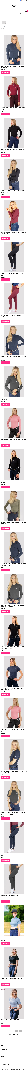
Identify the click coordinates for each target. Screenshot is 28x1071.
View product (5, 72)
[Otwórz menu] (3, 12)
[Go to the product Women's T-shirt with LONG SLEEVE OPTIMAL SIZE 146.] (14, 506)
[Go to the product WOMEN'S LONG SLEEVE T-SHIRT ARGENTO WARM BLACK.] (14, 174)
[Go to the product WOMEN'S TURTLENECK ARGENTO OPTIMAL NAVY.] (14, 340)
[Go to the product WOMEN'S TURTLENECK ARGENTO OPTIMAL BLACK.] (14, 464)
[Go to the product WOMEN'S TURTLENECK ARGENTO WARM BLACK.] (14, 133)
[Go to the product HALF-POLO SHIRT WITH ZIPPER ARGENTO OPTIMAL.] (14, 713)
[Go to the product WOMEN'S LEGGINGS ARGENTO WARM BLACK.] (14, 257)
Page (7, 1031)
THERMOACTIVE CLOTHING (14, 17)
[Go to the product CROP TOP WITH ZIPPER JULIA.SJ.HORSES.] (14, 920)
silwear (3, 17)
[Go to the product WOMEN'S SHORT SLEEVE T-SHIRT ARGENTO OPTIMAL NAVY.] (14, 754)
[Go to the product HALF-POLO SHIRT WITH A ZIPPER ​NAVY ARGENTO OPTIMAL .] (14, 671)
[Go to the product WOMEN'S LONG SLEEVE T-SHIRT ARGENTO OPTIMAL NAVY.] (14, 547)
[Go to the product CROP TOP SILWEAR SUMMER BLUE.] (14, 1003)
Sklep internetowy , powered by (12, 1069)
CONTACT (4, 1049)
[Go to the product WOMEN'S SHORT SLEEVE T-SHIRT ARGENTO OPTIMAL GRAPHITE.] (14, 796)
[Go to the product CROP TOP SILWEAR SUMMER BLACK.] (14, 962)
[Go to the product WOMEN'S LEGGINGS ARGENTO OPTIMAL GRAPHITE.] (14, 879)
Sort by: (3, 28)
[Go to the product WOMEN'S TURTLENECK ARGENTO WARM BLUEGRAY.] (14, 50)
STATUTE (4, 1061)
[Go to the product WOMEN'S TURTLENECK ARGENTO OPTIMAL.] (14, 423)
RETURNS (4, 1053)
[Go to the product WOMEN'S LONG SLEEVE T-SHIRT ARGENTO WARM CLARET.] (14, 215)
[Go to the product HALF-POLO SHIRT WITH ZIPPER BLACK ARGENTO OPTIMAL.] (14, 630)
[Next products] (16, 1031)
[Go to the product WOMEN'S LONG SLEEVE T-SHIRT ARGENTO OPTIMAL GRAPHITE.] (14, 589)
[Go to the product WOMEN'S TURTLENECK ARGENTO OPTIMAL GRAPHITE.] (14, 381)
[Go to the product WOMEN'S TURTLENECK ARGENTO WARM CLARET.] (14, 91)
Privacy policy (5, 1064)
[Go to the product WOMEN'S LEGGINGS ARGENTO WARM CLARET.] (14, 298)
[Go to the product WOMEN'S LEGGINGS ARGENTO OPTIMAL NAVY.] (14, 837)
